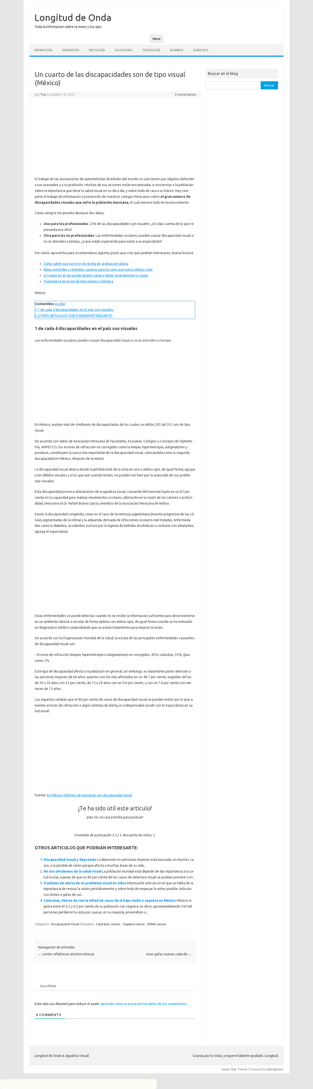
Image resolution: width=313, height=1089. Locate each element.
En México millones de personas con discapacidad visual (89, 795)
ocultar (60, 304)
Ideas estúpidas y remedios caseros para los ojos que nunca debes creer (98, 270)
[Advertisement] (115, 137)
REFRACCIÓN (43, 50)
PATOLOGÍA (97, 50)
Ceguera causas (134, 924)
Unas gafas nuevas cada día (169, 954)
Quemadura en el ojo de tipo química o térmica (78, 281)
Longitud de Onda (73, 17)
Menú (156, 39)
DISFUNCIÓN (70, 50)
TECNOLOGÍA (151, 50)
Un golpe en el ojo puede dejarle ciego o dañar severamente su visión (96, 275)
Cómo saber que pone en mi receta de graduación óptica (86, 264)
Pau (43, 94)
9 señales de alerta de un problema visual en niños (85, 883)
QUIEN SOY (200, 50)
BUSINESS (176, 50)
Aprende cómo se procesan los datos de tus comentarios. (144, 1004)
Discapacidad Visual (65, 924)
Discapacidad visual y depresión (70, 860)
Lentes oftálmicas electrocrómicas (66, 954)
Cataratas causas (108, 924)
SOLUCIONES (123, 50)
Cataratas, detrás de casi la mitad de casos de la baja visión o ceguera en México (110, 900)
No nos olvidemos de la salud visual (72, 871)
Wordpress (275, 1069)
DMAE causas (156, 924)
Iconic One (229, 1069)
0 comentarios (185, 94)
